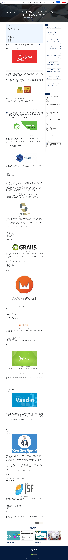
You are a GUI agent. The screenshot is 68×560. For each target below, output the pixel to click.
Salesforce (59, 39)
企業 (20, 2)
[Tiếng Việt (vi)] (64, 2)
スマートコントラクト (50, 39)
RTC (59, 69)
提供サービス (24, 2)
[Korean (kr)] (65, 2)
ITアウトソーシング (57, 32)
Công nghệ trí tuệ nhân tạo (54, 90)
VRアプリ (51, 46)
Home (21, 17)
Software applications (56, 87)
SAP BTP (49, 50)
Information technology (53, 60)
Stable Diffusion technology (53, 74)
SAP (51, 41)
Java (7, 112)
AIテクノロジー (54, 29)
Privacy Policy (33, 552)
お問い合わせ (58, 2)
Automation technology (50, 62)
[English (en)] (62, 2)
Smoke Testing (49, 55)
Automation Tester (57, 55)
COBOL (55, 43)
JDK (59, 62)
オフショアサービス (50, 32)
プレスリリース (45, 2)
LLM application (49, 78)
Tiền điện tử (58, 64)
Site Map (30, 552)
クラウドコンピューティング (56, 27)
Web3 (47, 36)
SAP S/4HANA (57, 50)
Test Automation (49, 53)
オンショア (52, 34)
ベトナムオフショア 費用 (53, 48)
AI (50, 29)
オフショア (48, 34)
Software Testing (57, 53)
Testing (54, 67)
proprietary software (50, 85)
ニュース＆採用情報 (51, 2)
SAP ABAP (59, 48)
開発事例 (31, 2)
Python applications (57, 78)
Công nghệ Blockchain (50, 64)
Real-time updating (54, 81)
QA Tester (48, 87)
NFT (60, 36)
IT (56, 62)
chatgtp (48, 29)
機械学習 (48, 46)
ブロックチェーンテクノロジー (54, 36)
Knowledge (25, 17)
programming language (57, 80)
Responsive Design (57, 71)
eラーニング (56, 46)
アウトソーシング (58, 34)
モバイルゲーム (49, 43)
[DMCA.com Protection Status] (34, 554)
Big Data (48, 27)
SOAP (60, 46)
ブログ (41, 2)
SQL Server (58, 85)
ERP (59, 43)
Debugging (58, 67)
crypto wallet (49, 67)
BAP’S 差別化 (36, 2)
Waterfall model (50, 57)
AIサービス (59, 29)
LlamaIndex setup (50, 76)
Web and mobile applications (53, 83)
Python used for (49, 80)
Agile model (58, 57)
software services (49, 71)
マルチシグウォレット (57, 41)
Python (48, 48)
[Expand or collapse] (41, 25)
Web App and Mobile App (51, 69)
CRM (55, 39)
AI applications (57, 76)
